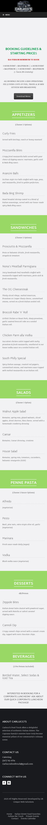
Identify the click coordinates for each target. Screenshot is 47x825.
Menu (7, 15)
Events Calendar (28, 818)
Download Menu (23, 96)
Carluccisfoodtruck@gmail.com (17, 763)
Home (9, 814)
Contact (14, 818)
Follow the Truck (15, 816)
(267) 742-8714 (8, 760)
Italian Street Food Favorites (27, 814)
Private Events (32, 816)
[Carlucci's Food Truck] (23, 6)
